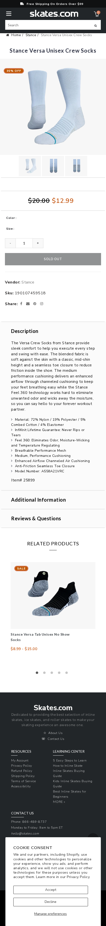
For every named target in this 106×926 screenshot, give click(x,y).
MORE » (59, 802)
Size (9, 229)
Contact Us (56, 739)
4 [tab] (60, 674)
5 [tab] (67, 674)
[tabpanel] (53, 607)
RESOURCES (21, 751)
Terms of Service (23, 781)
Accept (50, 889)
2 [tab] (45, 674)
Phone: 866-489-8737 (29, 822)
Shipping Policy (23, 776)
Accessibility (21, 786)
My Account (20, 760)
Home (16, 35)
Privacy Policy (78, 877)
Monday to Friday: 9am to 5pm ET (37, 827)
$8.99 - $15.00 (24, 648)
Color (10, 218)
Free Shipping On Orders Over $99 (55, 4)
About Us (55, 733)
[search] (53, 25)
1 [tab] (38, 674)
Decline (50, 901)
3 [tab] (53, 674)
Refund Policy (21, 771)
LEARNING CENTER (69, 751)
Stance (31, 35)
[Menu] (9, 13)
